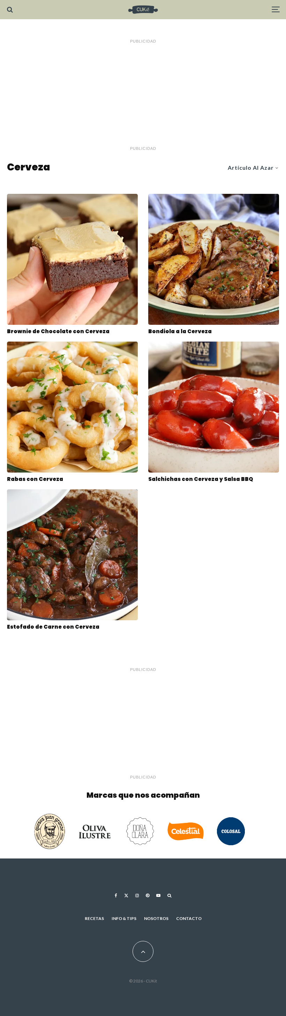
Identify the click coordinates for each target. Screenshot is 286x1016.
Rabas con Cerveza (35, 479)
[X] (126, 895)
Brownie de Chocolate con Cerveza (58, 331)
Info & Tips (124, 918)
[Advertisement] (143, 95)
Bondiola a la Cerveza (180, 331)
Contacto (189, 918)
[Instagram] (137, 895)
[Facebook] (116, 895)
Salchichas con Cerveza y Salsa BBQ (200, 479)
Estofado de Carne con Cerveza (53, 627)
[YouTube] (158, 895)
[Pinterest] (147, 895)
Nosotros (156, 918)
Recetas (94, 918)
